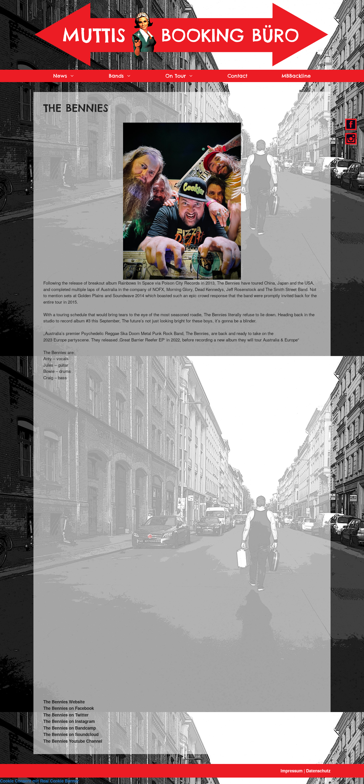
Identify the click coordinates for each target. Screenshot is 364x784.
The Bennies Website (64, 702)
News (60, 76)
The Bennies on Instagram (69, 721)
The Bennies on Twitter (66, 715)
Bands (116, 76)
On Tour (175, 76)
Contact (237, 76)
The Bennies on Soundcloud (71, 734)
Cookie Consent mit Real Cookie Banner (39, 781)
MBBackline (296, 76)
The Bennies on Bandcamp (69, 728)
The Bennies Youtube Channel (72, 741)
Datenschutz (318, 771)
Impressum (292, 771)
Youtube (351, 138)
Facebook (350, 124)
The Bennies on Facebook (68, 708)
